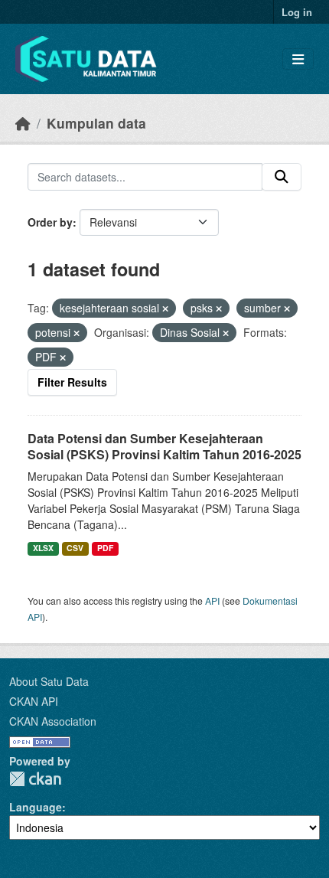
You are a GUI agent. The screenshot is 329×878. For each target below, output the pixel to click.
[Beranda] (23, 122)
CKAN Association (52, 721)
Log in (297, 12)
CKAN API (33, 701)
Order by (50, 222)
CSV (75, 547)
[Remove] (165, 308)
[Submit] (281, 177)
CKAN (35, 779)
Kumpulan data (96, 122)
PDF (105, 547)
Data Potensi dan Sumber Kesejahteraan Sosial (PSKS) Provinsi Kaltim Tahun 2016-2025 (164, 446)
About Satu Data (49, 681)
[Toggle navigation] (298, 59)
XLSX (43, 547)
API (212, 600)
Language (35, 806)
